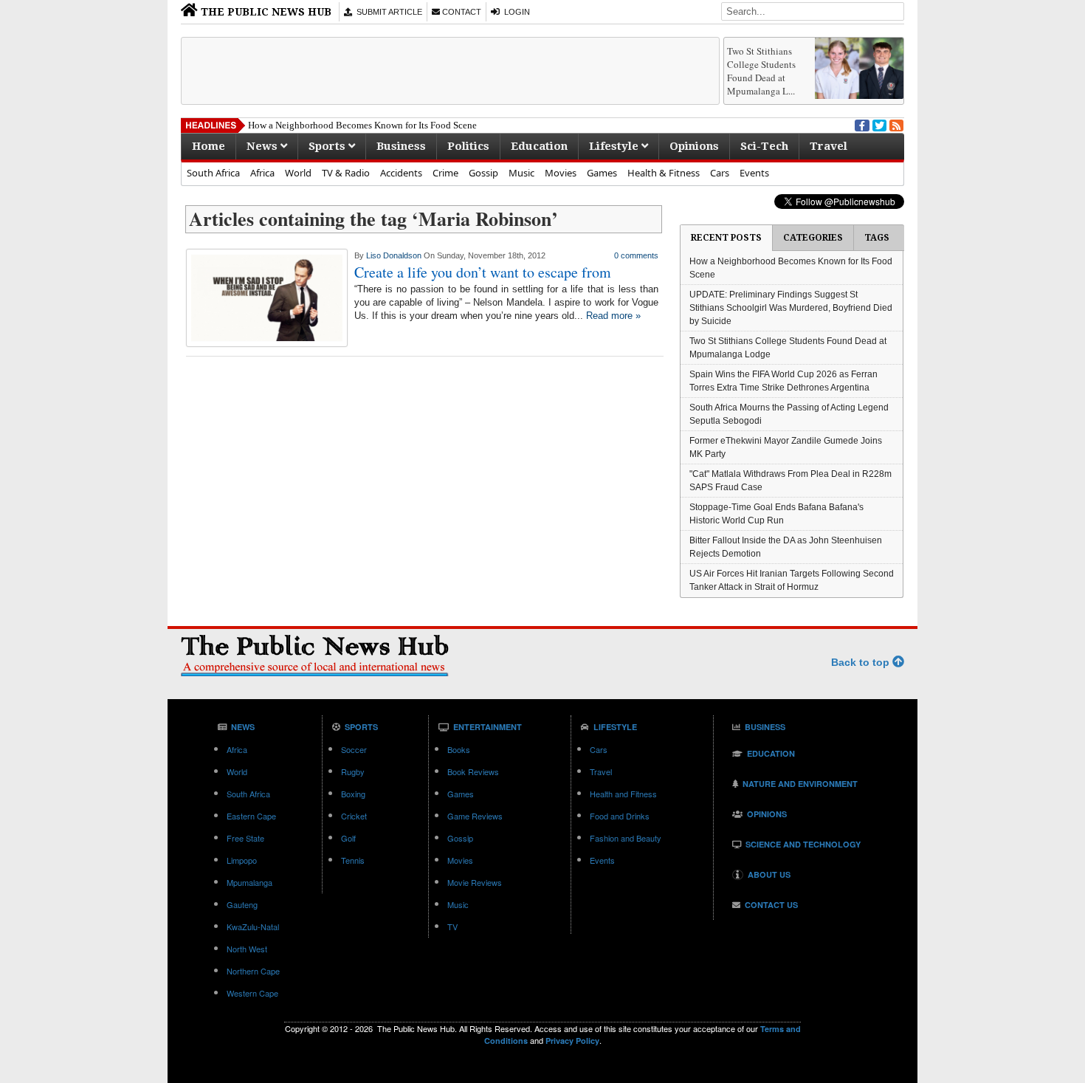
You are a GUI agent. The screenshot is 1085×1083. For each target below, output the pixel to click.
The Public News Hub (264, 12)
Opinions (694, 146)
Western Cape (252, 993)
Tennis (353, 860)
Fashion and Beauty (625, 838)
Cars (719, 172)
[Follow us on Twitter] (878, 124)
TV (452, 926)
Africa (262, 172)
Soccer (354, 749)
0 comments (636, 255)
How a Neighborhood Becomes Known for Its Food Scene (362, 125)
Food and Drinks (620, 816)
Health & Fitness (663, 172)
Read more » (613, 315)
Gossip (483, 172)
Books (458, 749)
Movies (560, 172)
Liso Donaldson (393, 255)
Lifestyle (615, 146)
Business (401, 146)
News (263, 146)
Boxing (353, 794)
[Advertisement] (450, 71)
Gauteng (242, 904)
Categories (813, 238)
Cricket (354, 816)
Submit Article (387, 11)
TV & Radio (346, 172)
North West (247, 949)
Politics (468, 146)
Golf (348, 838)
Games (602, 172)
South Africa (213, 172)
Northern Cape (253, 971)
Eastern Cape (251, 816)
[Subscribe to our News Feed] (895, 124)
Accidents (401, 172)
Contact (460, 11)
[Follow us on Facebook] (861, 124)
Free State (245, 838)
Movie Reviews (474, 882)
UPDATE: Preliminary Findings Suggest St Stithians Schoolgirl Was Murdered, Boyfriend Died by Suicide (790, 307)
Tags (876, 238)
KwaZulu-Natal (253, 926)
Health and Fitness (623, 794)
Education (539, 146)
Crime (445, 172)
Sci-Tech (764, 146)
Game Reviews (475, 816)
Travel (828, 146)
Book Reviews (473, 771)
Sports (328, 146)
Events (754, 172)
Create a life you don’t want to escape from (482, 272)
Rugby (353, 771)
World (298, 172)
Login (515, 11)
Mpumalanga (249, 882)
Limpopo (242, 860)
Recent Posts (726, 238)
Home (208, 146)
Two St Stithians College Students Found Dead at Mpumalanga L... (761, 70)
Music (521, 172)
